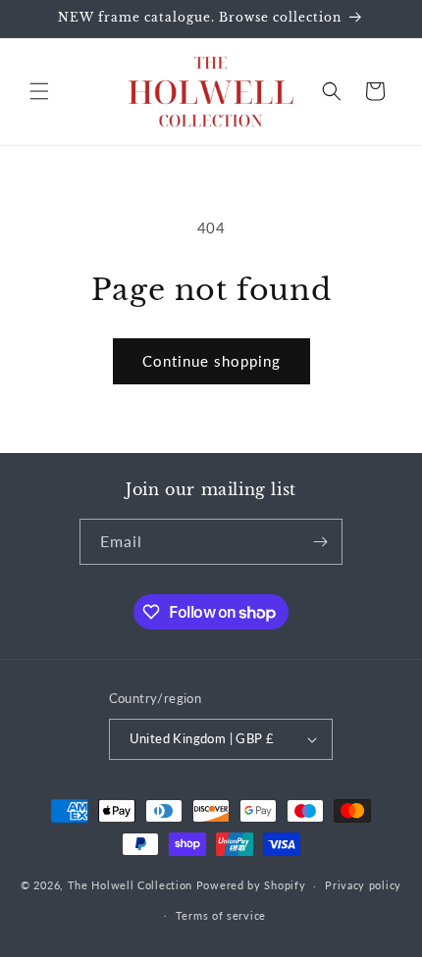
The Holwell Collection (130, 885)
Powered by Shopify (251, 885)
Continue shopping (211, 361)
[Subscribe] (320, 542)
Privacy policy (363, 885)
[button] (39, 91)
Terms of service (221, 915)
